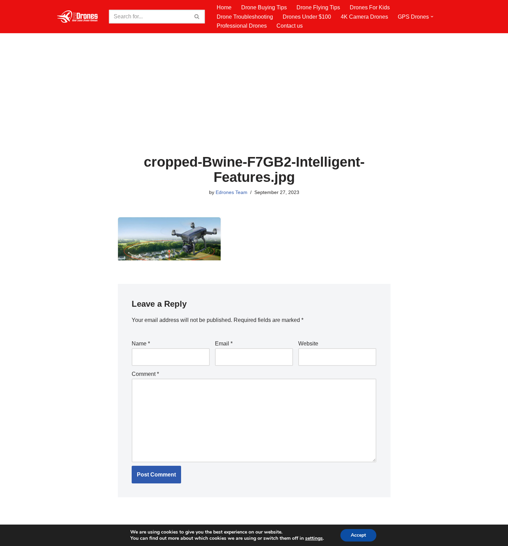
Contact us (289, 26)
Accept (358, 535)
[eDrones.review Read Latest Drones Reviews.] (77, 16)
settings (314, 538)
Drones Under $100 (307, 17)
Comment (145, 374)
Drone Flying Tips (318, 7)
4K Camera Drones (364, 17)
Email (224, 343)
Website (308, 343)
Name (141, 343)
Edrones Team (231, 192)
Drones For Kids (370, 7)
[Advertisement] (254, 102)
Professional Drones (242, 26)
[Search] (197, 17)
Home (224, 7)
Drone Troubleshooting (245, 17)
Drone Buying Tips (264, 7)
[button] (432, 16)
